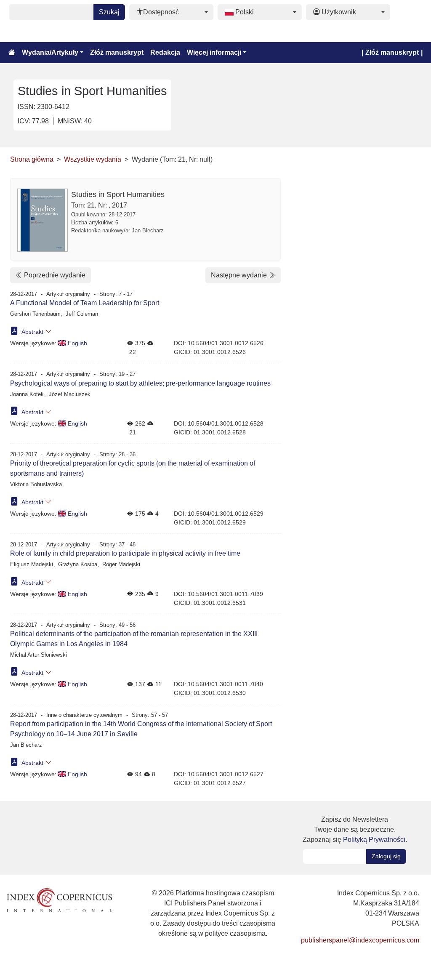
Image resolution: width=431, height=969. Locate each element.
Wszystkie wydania (92, 159)
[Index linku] (59, 899)
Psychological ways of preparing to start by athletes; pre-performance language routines (140, 383)
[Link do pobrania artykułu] (14, 330)
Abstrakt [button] (32, 331)
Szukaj (109, 12)
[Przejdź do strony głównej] (12, 52)
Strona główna (31, 159)
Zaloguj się (386, 856)
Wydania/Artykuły (50, 52)
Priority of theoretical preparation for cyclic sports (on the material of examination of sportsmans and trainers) (132, 468)
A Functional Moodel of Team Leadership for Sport (84, 302)
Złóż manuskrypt (117, 52)
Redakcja (165, 52)
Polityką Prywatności (374, 839)
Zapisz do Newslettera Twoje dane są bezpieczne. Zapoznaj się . (355, 829)
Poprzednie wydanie (53, 275)
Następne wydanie (240, 275)
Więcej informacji (214, 52)
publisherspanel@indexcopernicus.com (360, 940)
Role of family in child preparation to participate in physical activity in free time (125, 553)
